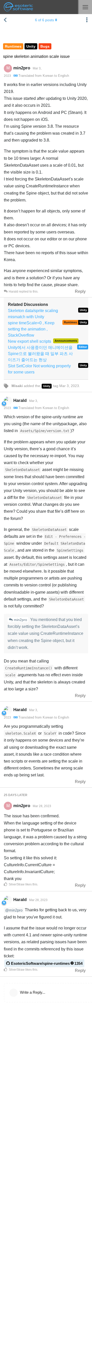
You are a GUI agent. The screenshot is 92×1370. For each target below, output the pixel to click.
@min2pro (13, 910)
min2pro (20, 620)
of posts (44, 20)
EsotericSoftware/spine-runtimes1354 (47, 963)
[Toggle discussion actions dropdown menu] (87, 20)
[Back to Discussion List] (5, 20)
